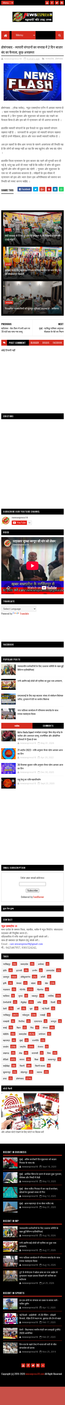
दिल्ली (53, 1002)
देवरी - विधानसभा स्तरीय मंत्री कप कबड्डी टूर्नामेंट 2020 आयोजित (39, 1331)
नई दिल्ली (45, 1008)
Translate (24, 613)
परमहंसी (6, 1021)
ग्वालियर (6, 995)
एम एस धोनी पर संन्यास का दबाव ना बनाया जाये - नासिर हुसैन (38, 1301)
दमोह (39, 1002)
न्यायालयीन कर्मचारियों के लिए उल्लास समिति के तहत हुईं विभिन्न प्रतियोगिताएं (38, 1229)
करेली (43, 976)
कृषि (4, 983)
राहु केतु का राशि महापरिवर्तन (29, 779)
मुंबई (21, 1040)
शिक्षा (36, 1059)
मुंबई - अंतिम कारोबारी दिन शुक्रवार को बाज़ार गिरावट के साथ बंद (38, 1161)
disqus (45, 342)
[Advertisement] (32, 628)
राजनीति (35, 1040)
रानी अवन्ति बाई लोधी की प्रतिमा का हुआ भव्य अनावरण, (40, 681)
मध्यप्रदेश (50, 58)
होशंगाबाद (59, 58)
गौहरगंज (40, 989)
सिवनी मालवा (40, 1065)
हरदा (5, 1078)
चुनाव (20, 995)
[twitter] (57, 3)
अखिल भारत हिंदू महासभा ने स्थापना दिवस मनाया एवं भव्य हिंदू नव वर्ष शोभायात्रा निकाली (33, 272)
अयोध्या (41, 963)
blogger (35, 342)
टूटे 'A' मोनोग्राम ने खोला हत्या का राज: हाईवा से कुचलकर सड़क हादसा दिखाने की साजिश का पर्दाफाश (38, 1275)
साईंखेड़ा (6, 1065)
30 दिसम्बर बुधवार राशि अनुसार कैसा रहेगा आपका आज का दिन (40, 766)
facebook (57, 342)
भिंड (31, 1027)
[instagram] (62, 3)
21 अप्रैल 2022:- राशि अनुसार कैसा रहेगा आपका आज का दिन (40, 751)
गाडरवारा (6, 989)
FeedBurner (38, 897)
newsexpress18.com (34, 1374)
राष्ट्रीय (23, 1046)
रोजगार (40, 1046)
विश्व (49, 1052)
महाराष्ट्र (6, 1040)
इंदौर (5, 970)
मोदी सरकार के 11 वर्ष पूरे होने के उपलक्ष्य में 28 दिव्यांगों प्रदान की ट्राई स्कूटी (32, 237)
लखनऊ (6, 1052)
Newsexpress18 (50, 1382)
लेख (20, 1052)
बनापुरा (53, 1021)
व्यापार (22, 1059)
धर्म (18, 1008)
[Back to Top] (43, 1365)
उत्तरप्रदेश (50, 970)
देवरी (5, 1008)
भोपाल (45, 1027)
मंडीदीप (6, 1033)
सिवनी (22, 1065)
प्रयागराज (38, 1021)
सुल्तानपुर (6, 1072)
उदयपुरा (6, 976)
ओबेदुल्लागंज (25, 976)
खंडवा (33, 983)
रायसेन (5, 1046)
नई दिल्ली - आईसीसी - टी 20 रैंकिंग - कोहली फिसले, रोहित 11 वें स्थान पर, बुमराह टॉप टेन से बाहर (40, 1316)
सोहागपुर (24, 1072)
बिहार (19, 1027)
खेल (46, 983)
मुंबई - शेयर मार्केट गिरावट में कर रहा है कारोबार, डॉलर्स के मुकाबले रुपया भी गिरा (38, 1190)
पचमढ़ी (42, 1014)
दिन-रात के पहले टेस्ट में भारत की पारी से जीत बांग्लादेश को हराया (37, 1346)
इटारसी (8, 229)
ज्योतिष (17, 725)
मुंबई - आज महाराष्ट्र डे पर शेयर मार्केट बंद (36, 1203)
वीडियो (5, 1059)
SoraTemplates (22, 1382)
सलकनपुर (52, 1059)
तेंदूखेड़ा (24, 1002)
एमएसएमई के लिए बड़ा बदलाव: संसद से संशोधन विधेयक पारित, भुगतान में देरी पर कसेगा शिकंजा (40, 697)
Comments (48, 725)
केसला (18, 983)
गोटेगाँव (22, 989)
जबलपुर (35, 995)
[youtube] (47, 3)
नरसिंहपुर (6, 963)
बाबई (5, 1027)
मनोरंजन (42, 1033)
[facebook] (52, 3)
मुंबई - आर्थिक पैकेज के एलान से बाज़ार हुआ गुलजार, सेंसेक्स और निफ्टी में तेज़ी (40, 1175)
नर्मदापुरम (25, 1014)
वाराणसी (35, 1052)
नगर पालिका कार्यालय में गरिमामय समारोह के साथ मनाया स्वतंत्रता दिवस (39, 1259)
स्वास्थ (39, 1072)
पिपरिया (22, 1021)
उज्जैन (34, 970)
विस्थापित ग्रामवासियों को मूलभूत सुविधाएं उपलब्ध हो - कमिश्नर (32, 308)
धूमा (31, 1008)
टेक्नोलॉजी (7, 1002)
